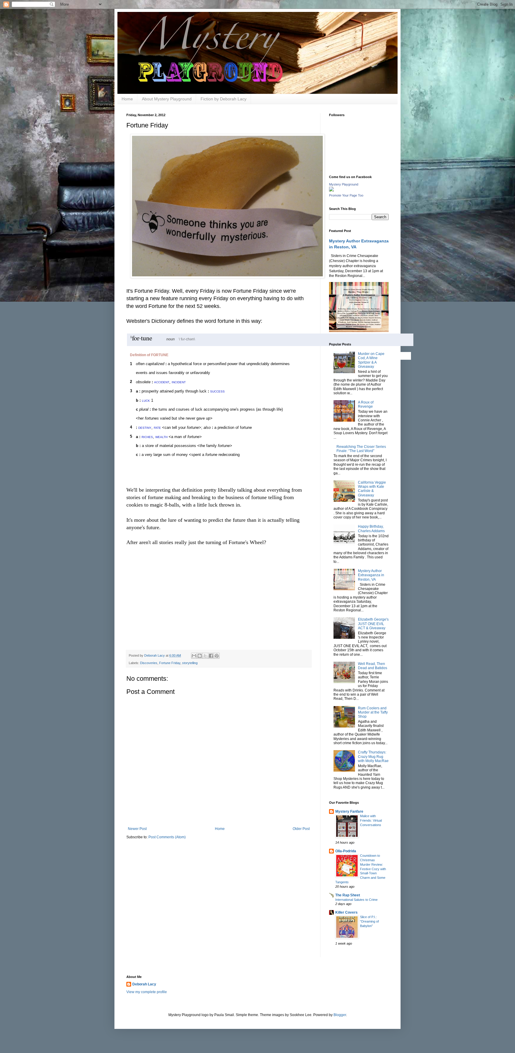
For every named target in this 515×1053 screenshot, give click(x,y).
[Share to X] (205, 656)
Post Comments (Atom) (167, 837)
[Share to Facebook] (211, 656)
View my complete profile (146, 992)
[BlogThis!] (200, 656)
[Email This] (194, 656)
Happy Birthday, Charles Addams (371, 528)
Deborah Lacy (144, 984)
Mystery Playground (343, 184)
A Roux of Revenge (365, 404)
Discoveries (148, 663)
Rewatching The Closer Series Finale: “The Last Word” (361, 449)
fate (157, 427)
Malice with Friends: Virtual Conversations (371, 820)
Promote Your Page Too (346, 195)
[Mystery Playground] (331, 190)
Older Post (301, 829)
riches (147, 436)
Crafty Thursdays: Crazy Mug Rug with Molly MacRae (373, 756)
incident (179, 381)
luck (146, 400)
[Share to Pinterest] (217, 656)
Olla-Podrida (345, 851)
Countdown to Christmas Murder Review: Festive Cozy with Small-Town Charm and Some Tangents (360, 869)
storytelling (190, 663)
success (217, 391)
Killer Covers (346, 912)
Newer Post (137, 829)
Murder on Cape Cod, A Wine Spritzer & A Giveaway (371, 360)
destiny (144, 427)
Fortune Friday (169, 663)
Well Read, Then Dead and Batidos (372, 666)
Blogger (339, 1015)
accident (161, 381)
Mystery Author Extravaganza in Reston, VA (371, 575)
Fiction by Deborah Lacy (223, 98)
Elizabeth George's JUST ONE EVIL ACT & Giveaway (373, 623)
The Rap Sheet (347, 895)
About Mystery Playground (167, 98)
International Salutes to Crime (356, 899)
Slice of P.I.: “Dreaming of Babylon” (369, 921)
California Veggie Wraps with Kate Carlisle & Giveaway (372, 488)
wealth (161, 436)
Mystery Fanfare (349, 811)
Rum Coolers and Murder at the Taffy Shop (373, 712)
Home (127, 98)
